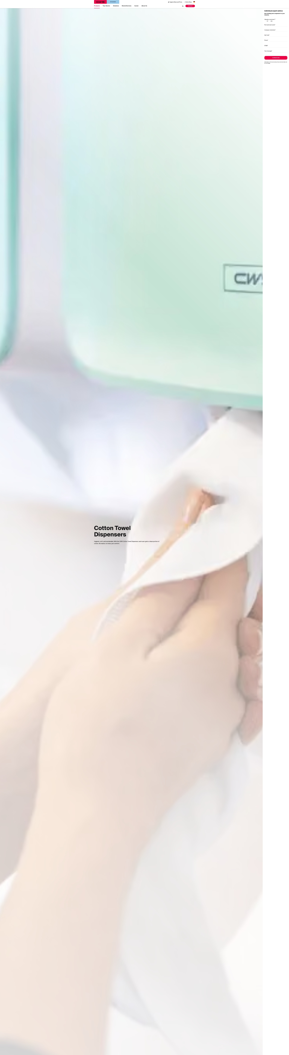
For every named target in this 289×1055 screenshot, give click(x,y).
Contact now (276, 57)
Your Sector (106, 6)
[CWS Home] (106, 2)
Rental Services (126, 6)
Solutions (116, 6)
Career (136, 6)
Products (97, 6)
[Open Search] (182, 6)
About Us (144, 6)
